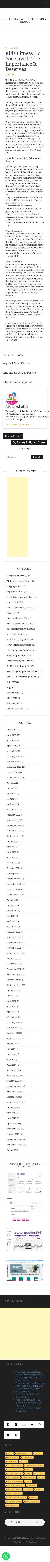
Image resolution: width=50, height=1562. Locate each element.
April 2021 (11, 1012)
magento (28, 1481)
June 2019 (11, 1118)
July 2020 (11, 1049)
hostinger (9, 1453)
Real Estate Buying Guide (18, 661)
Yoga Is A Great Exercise (17, 363)
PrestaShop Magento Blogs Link (30, 1383)
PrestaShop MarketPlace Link (29, 1386)
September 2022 (14, 953)
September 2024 (14, 836)
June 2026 (11, 735)
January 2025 (13, 820)
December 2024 (14, 825)
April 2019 (11, 1123)
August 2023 (12, 900)
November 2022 (14, 948)
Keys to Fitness (12, 436)
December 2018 (14, 1139)
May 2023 (11, 916)
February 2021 (13, 1022)
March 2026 (12, 751)
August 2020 (12, 1044)
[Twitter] (9, 1435)
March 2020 (12, 1070)
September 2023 (14, 895)
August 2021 (12, 990)
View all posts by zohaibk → (18, 424)
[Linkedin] (25, 1424)
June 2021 (11, 1001)
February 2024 (13, 868)
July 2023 (11, 905)
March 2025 (12, 809)
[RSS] (41, 1424)
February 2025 (13, 815)
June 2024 (11, 852)
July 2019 (11, 1113)
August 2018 (12, 1150)
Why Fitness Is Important (18, 382)
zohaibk (9, 75)
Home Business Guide (17, 618)
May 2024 (11, 857)
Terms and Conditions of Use (29, 1394)
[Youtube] (17, 1435)
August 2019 (12, 1107)
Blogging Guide (14, 586)
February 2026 (13, 756)
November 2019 (14, 1091)
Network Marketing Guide (19, 645)
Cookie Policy (22, 1397)
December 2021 (14, 969)
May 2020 (11, 1060)
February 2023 (13, 932)
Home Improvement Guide (19, 624)
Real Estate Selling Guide (18, 666)
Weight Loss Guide (15, 709)
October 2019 (13, 1097)
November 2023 (14, 884)
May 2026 (11, 740)
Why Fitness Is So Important (19, 372)
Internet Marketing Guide (19, 629)
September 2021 (14, 985)
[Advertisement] (17, 517)
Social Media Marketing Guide (21, 677)
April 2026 (11, 746)
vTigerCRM (12, 698)
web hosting (39, 1489)
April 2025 (11, 804)
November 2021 (14, 974)
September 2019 (14, 1102)
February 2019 (13, 1129)
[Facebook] (9, 1424)
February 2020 (13, 1075)
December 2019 (14, 1086)
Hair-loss (11, 613)
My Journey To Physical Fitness (29, 442)
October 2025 (13, 772)
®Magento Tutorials (16, 576)
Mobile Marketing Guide (18, 639)
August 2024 (12, 841)
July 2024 (11, 847)
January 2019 (13, 1134)
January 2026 (13, 762)
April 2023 (11, 921)
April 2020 (11, 1065)
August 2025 (12, 783)
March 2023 (12, 927)
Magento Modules (15, 634)
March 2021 (12, 1017)
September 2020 (14, 1038)
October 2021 (13, 980)
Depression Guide (15, 592)
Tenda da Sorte (23, 1405)
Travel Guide (13, 693)
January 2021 (13, 1028)
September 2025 (14, 778)
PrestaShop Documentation (19, 650)
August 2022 (12, 958)
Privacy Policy (22, 1391)
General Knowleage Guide (19, 608)
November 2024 (14, 831)
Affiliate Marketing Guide (19, 581)
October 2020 (13, 1033)
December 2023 (14, 879)
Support (10, 687)
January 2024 (13, 873)
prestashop (28, 1469)
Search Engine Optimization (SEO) (22, 671)
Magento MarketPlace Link (28, 1389)
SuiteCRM (11, 682)
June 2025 (11, 794)
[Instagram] (17, 1424)
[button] (6, 1556)
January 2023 (13, 937)
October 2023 (13, 889)
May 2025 (11, 799)
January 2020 (13, 1081)
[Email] (33, 1424)
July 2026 (11, 730)
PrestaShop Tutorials (16, 655)
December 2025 (14, 767)
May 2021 (11, 1006)
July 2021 (11, 996)
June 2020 (11, 1054)
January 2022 (13, 964)
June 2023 (11, 911)
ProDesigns (31, 1542)
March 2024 (12, 863)
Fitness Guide (12, 48)
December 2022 (14, 942)
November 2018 (14, 1145)
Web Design (12, 703)
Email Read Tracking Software (21, 597)
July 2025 (11, 788)
